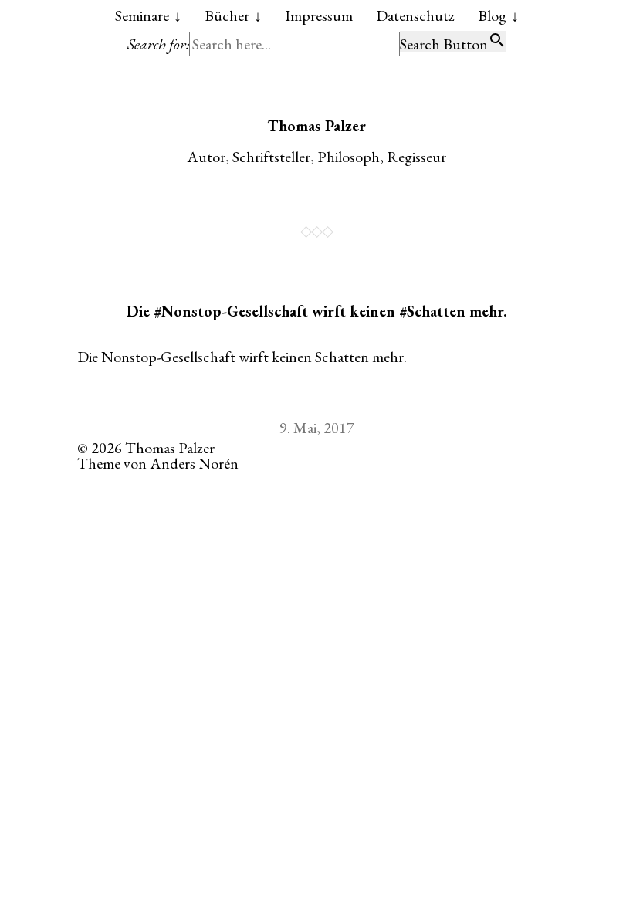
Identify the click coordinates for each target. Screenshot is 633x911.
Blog (492, 15)
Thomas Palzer (316, 126)
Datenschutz (415, 15)
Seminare (142, 15)
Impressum (319, 15)
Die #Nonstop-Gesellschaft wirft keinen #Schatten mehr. (317, 311)
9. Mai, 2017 (316, 428)
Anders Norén (194, 463)
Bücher (227, 15)
